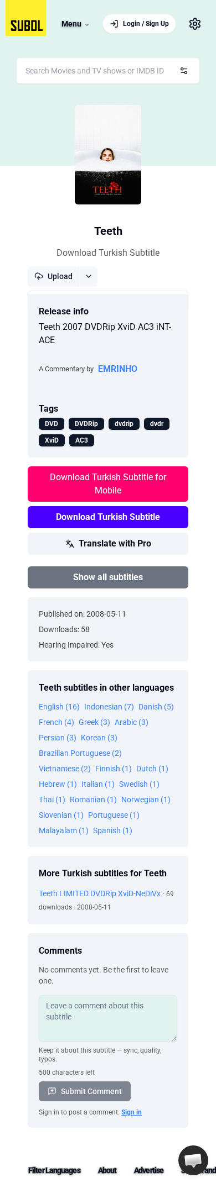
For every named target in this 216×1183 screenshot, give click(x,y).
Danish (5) (156, 706)
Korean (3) (99, 737)
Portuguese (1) (114, 815)
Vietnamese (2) (65, 768)
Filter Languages (54, 1170)
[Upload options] (88, 276)
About (107, 1170)
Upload (60, 276)
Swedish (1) (139, 784)
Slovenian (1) (61, 815)
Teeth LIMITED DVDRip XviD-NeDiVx (100, 893)
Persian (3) (57, 737)
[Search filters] (184, 71)
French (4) (56, 722)
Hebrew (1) (58, 784)
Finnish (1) (113, 768)
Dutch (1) (152, 768)
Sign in (131, 1112)
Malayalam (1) (64, 830)
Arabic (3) (131, 722)
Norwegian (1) (146, 799)
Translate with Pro (115, 543)
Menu (71, 23)
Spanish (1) (112, 830)
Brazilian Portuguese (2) (80, 753)
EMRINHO (117, 369)
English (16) (59, 706)
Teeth (108, 231)
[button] (193, 1160)
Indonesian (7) (109, 706)
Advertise (148, 1170)
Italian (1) (98, 784)
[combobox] (108, 70)
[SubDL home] (26, 18)
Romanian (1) (93, 799)
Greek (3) (94, 722)
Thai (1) (52, 799)
